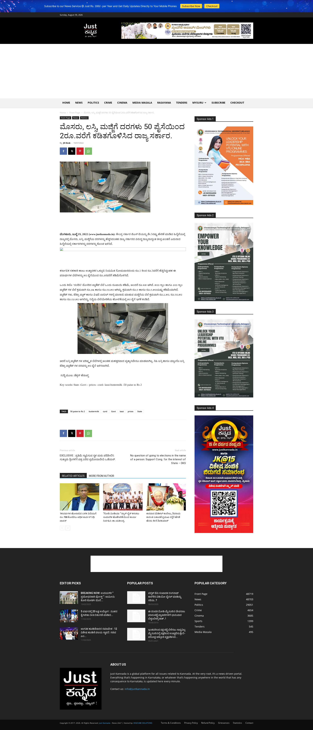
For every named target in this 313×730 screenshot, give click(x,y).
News (79, 102)
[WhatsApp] (88, 151)
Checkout (212, 6)
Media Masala (142, 102)
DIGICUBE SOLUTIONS (142, 723)
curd (105, 411)
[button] (307, 4)
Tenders (181, 102)
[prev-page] (62, 528)
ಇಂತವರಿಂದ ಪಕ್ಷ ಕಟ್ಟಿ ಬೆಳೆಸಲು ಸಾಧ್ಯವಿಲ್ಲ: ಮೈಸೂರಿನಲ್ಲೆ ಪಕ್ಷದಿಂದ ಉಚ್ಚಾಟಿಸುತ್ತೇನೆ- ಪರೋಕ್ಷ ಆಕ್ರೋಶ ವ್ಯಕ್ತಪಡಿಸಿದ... (167, 633)
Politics (93, 102)
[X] (71, 151)
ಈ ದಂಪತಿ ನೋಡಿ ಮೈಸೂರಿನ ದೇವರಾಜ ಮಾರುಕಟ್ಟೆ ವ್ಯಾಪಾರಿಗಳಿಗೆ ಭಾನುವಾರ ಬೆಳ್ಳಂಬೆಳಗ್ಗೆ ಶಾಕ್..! (166, 615)
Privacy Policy (191, 722)
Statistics (237, 722)
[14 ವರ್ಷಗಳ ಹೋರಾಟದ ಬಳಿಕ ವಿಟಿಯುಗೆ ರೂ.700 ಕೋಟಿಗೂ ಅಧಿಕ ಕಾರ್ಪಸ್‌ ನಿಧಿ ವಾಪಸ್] (79, 496)
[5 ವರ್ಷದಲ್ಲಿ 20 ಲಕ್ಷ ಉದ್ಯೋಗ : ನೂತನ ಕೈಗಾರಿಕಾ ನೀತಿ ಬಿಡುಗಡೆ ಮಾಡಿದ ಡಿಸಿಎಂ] (69, 616)
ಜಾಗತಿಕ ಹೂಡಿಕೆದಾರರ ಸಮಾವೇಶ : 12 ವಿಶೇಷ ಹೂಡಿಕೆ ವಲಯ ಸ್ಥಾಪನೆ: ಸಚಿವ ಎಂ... (99, 632)
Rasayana (164, 102)
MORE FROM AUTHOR (101, 475)
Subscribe (218, 102)
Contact (249, 722)
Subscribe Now (191, 6)
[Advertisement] (156, 71)
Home (66, 102)
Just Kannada (104, 723)
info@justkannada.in (137, 689)
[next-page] (68, 528)
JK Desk (66, 143)
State (139, 411)
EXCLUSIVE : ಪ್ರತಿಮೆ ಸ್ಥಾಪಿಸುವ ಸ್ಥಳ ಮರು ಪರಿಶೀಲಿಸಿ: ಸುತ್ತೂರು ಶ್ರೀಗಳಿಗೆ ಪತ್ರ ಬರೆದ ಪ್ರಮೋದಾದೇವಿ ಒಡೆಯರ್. (87, 457)
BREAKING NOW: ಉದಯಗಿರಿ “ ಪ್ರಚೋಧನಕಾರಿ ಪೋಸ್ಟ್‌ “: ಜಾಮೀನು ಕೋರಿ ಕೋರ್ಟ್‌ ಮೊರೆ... (98, 597)
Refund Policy (208, 722)
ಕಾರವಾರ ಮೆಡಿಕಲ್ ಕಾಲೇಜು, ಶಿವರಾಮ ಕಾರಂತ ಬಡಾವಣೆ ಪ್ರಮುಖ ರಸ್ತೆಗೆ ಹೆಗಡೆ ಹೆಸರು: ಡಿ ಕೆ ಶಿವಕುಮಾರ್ (163, 517)
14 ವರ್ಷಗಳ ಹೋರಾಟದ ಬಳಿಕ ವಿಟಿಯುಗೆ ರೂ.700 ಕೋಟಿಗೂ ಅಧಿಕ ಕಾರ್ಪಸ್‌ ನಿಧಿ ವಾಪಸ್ (78, 517)
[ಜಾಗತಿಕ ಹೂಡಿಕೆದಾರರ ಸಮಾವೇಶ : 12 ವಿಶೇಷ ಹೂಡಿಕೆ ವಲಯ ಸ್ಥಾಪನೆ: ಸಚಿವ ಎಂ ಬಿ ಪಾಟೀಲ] (69, 633)
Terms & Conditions (171, 722)
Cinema (122, 102)
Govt (113, 411)
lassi (122, 411)
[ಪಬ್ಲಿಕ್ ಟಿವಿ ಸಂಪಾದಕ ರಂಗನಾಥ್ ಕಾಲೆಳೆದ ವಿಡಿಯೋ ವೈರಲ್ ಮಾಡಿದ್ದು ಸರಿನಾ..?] (136, 597)
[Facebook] (63, 151)
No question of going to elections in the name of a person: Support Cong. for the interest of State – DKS (158, 459)
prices (130, 411)
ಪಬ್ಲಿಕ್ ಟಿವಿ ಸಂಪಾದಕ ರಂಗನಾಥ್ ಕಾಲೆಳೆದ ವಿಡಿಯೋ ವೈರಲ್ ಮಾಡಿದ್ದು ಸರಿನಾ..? (164, 597)
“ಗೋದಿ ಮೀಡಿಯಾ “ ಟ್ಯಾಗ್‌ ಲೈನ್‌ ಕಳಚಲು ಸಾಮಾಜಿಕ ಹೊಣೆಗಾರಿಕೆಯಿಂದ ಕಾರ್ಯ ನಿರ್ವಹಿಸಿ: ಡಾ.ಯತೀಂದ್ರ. (121, 517)
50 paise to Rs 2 (77, 411)
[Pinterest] (80, 151)
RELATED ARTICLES (73, 475)
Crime (108, 102)
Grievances (223, 722)
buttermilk (94, 411)
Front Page (74, 112)
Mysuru (197, 102)
